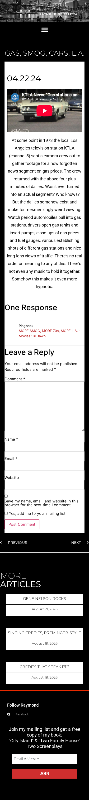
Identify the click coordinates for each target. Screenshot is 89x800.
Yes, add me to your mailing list (37, 513)
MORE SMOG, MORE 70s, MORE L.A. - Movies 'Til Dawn (49, 333)
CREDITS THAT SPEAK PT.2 (44, 667)
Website (12, 477)
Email (11, 458)
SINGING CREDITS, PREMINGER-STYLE (44, 633)
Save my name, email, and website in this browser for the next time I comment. (41, 503)
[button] (44, 30)
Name (11, 439)
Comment (15, 379)
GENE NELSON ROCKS (44, 598)
